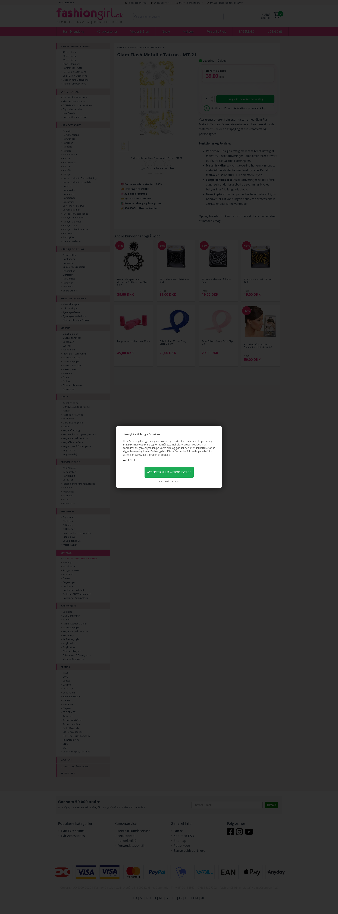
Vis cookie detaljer (169, 481)
